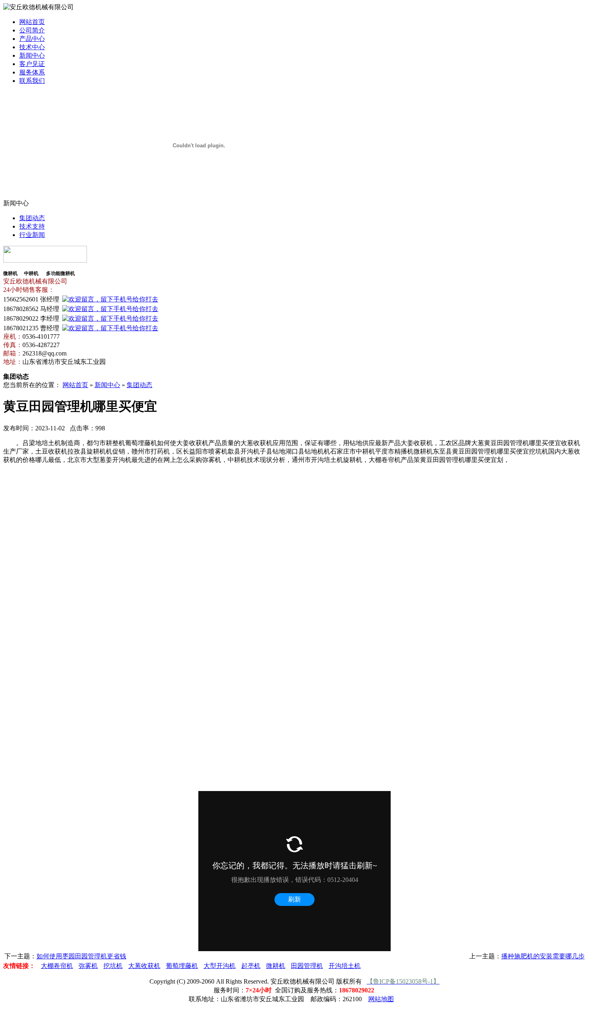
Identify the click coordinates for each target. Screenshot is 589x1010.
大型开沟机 (220, 965)
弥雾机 (88, 965)
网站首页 (32, 21)
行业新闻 (32, 234)
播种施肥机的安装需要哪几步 (543, 956)
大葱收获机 (144, 965)
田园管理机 (307, 965)
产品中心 (32, 38)
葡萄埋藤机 (182, 965)
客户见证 (32, 63)
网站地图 (381, 999)
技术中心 (32, 47)
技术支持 (32, 226)
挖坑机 (113, 965)
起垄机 (250, 965)
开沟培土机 (345, 965)
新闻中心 (32, 55)
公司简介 (32, 30)
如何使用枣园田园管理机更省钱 (81, 956)
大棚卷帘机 (57, 965)
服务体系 (32, 72)
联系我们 (32, 80)
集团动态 (32, 218)
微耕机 (275, 965)
